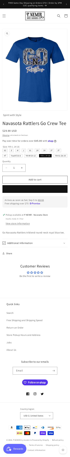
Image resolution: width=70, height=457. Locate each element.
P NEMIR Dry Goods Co (22, 440)
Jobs (9, 342)
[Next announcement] (66, 4)
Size (11, 146)
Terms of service (36, 445)
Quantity (6, 161)
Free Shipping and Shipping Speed (24, 320)
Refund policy (58, 440)
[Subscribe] (53, 371)
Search (10, 312)
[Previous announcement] (3, 4)
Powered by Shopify (40, 440)
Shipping (5, 135)
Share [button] (9, 253)
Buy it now (35, 189)
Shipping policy (52, 445)
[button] (4, 15)
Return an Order (15, 327)
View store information (18, 223)
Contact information (36, 450)
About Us (11, 349)
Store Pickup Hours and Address (24, 335)
